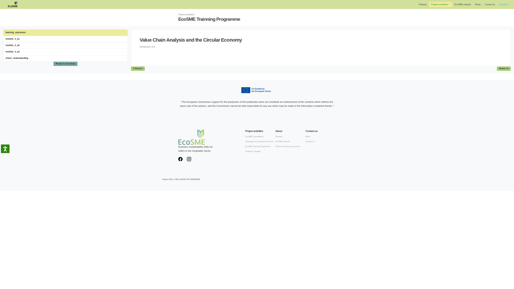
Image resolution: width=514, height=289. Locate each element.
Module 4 (503, 68)
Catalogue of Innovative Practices (259, 141)
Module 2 (139, 68)
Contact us (490, 4)
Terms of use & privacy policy (287, 146)
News (478, 4)
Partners (423, 4)
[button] (440, 4)
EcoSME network (462, 4)
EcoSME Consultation (254, 136)
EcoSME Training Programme (257, 146)
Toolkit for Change (253, 151)
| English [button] (504, 4)
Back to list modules (66, 64)
